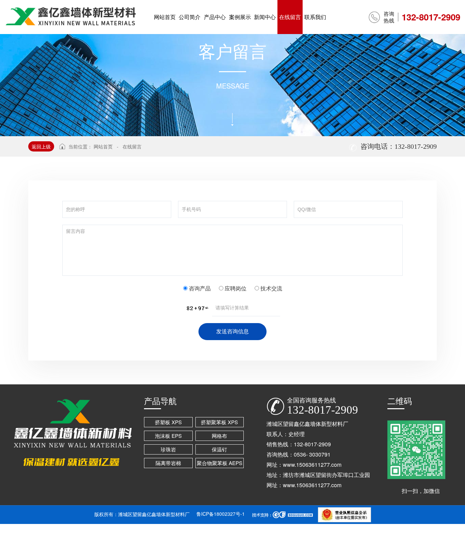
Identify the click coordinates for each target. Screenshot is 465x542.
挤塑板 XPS (168, 422)
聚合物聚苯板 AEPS (219, 462)
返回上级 (41, 146)
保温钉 (219, 449)
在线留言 (132, 146)
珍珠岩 (168, 449)
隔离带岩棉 (168, 462)
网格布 (219, 435)
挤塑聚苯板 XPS (219, 422)
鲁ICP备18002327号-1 (220, 513)
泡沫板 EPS (168, 435)
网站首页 (103, 146)
